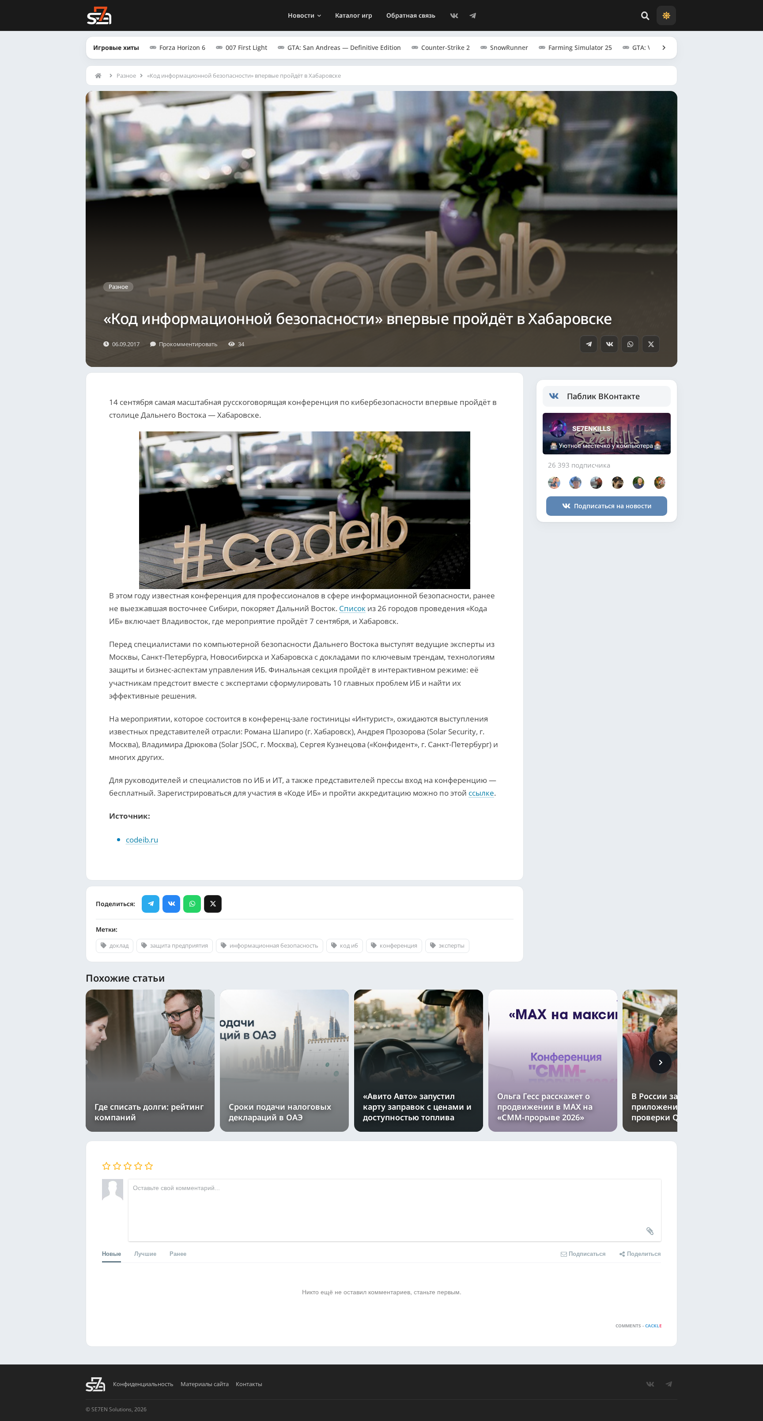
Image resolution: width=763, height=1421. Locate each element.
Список (352, 608)
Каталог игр (353, 15)
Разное (126, 75)
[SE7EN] (99, 15)
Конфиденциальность (143, 1384)
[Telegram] (472, 15)
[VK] (454, 15)
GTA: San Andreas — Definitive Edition (344, 47)
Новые (111, 1253)
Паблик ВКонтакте (603, 396)
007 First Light (246, 47)
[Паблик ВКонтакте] (558, 396)
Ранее (178, 1253)
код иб (349, 945)
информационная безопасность (274, 945)
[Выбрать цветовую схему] (666, 15)
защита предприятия (179, 945)
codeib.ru (142, 840)
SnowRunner (509, 47)
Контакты (249, 1384)
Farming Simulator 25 (580, 47)
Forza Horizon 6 (182, 47)
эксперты (452, 945)
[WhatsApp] (630, 344)
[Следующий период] (660, 1062)
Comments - (639, 1326)
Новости (301, 15)
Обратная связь (410, 15)
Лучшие (145, 1253)
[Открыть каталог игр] (660, 47)
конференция (398, 945)
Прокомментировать (188, 344)
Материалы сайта (205, 1384)
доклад (119, 945)
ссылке (481, 793)
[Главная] (100, 75)
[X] (651, 344)
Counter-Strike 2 (445, 47)
